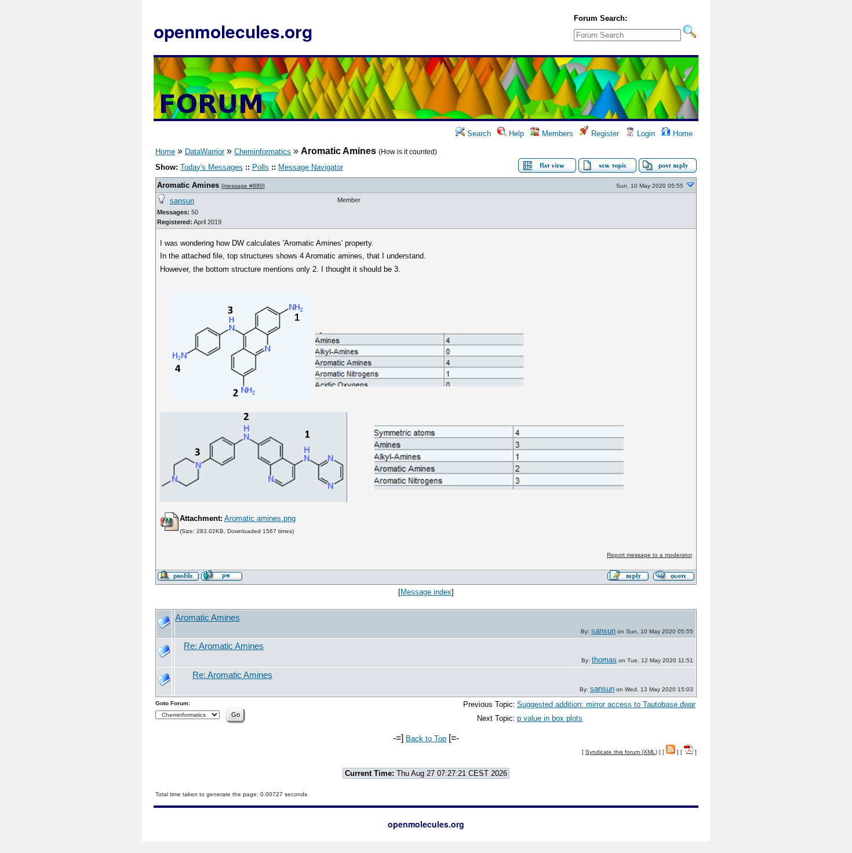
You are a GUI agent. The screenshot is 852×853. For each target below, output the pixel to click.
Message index (426, 592)
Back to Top (426, 738)
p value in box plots (549, 718)
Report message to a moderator (649, 555)
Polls (260, 167)
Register (604, 133)
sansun (182, 200)
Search (478, 133)
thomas (604, 659)
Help (515, 133)
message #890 (243, 186)
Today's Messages (211, 167)
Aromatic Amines (188, 185)
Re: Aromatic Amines (224, 646)
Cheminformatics (262, 151)
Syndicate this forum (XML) (621, 752)
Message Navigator (310, 167)
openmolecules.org (233, 31)
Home (682, 133)
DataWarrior (204, 151)
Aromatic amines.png (260, 518)
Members (556, 133)
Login (645, 133)
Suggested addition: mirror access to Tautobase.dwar (606, 704)
